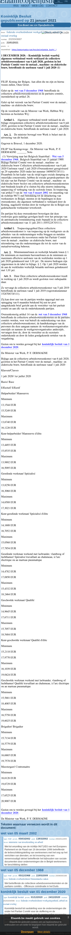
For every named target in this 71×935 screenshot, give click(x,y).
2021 (52, 20)
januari (41, 20)
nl (59, 1)
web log (38, 5)
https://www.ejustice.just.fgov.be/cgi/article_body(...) (34, 49)
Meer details (43, 931)
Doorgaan (27, 931)
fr (66, 1)
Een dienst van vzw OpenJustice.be (36, 25)
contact (52, 5)
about (25, 5)
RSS (16, 5)
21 (32, 20)
